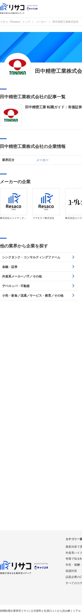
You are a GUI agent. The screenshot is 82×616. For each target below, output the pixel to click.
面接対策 (71, 571)
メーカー (41, 21)
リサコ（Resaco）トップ (15, 21)
